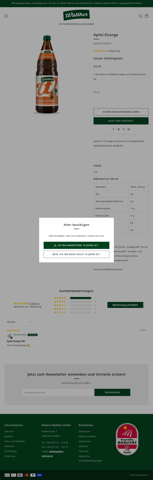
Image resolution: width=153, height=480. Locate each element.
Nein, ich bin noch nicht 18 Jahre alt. (76, 254)
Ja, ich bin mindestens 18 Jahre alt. (76, 245)
